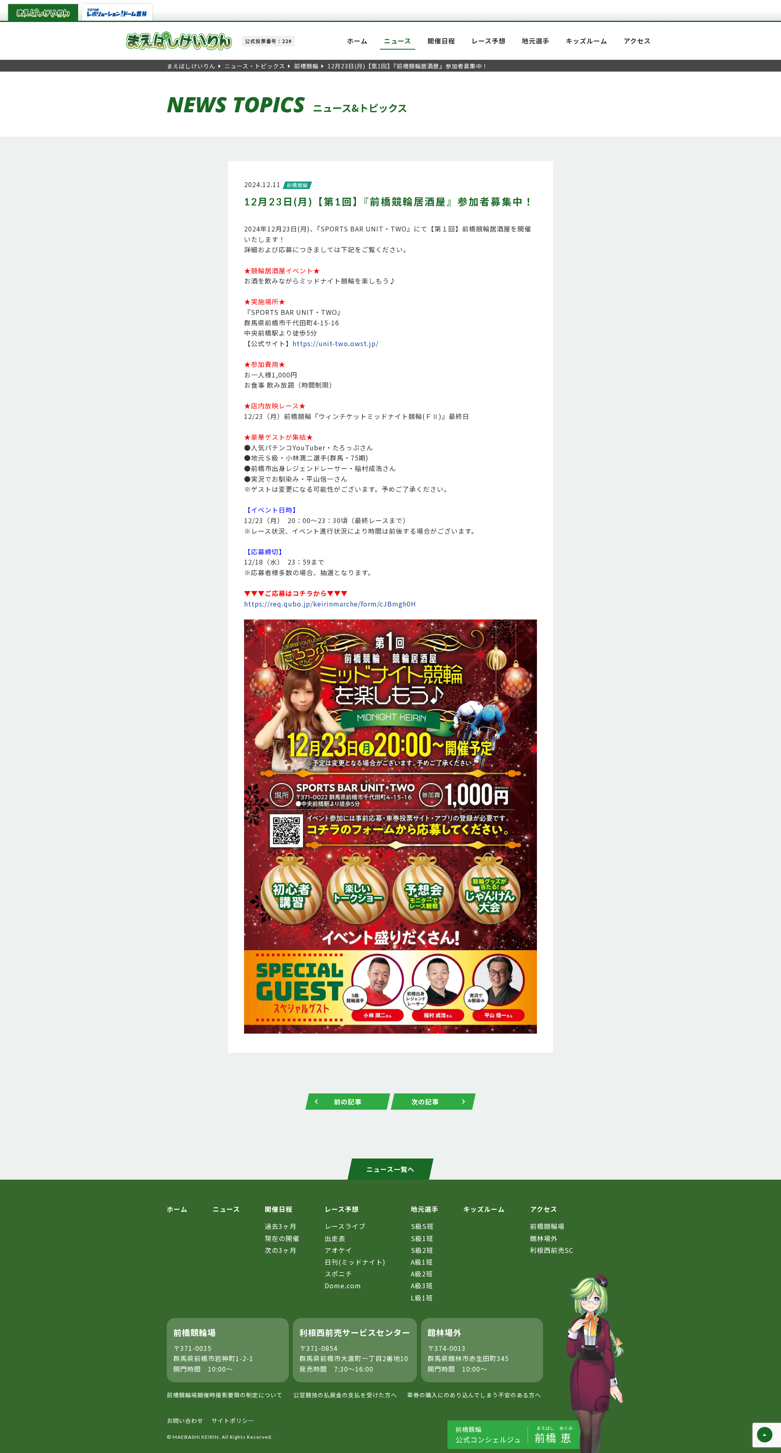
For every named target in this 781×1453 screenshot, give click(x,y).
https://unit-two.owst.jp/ (335, 343)
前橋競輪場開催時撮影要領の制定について (225, 1395)
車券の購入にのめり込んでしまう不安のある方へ (474, 1395)
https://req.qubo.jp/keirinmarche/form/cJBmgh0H (330, 604)
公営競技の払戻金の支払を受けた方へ (345, 1395)
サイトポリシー (233, 1420)
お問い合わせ (185, 1420)
